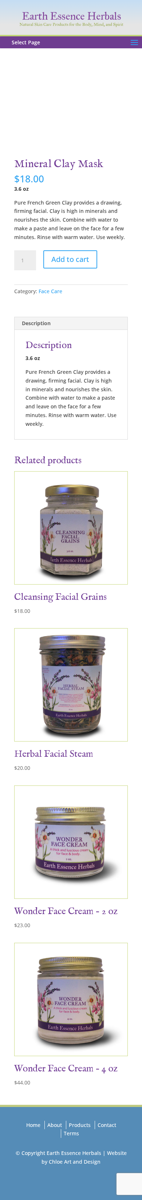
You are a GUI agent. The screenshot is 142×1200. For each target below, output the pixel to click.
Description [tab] (36, 323)
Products (80, 1125)
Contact (107, 1125)
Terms (71, 1133)
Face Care (50, 291)
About (54, 1125)
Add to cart (70, 259)
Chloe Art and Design (74, 1161)
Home (33, 1125)
